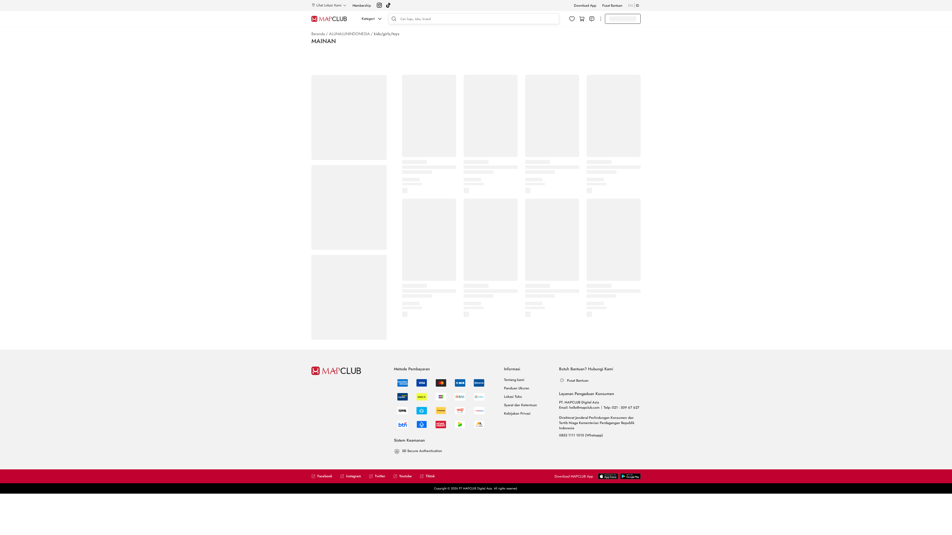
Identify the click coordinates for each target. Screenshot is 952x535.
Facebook (324, 476)
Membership (362, 5)
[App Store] (630, 478)
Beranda (318, 34)
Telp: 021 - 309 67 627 (621, 407)
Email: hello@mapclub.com (579, 407)
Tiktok (430, 476)
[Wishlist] (572, 19)
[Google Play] (608, 478)
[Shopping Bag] (582, 19)
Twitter (380, 476)
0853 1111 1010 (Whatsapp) (581, 435)
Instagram (353, 476)
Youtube (405, 476)
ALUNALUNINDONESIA (349, 34)
